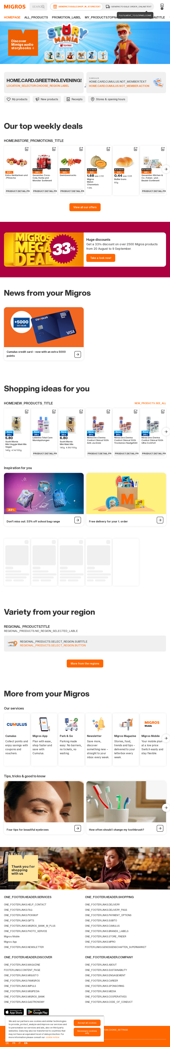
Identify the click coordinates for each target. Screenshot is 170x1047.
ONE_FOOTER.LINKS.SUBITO (101, 920)
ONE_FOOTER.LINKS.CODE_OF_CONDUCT (109, 1002)
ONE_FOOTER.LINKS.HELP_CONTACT (25, 904)
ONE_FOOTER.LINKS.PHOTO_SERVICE (25, 931)
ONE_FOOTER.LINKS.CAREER (101, 980)
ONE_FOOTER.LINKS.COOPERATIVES (106, 996)
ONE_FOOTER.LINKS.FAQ (18, 910)
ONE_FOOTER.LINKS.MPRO (100, 941)
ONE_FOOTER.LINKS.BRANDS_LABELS (106, 931)
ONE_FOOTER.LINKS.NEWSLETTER (24, 947)
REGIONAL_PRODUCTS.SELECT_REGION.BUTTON (53, 645)
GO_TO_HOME (15, 6)
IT (20, 1043)
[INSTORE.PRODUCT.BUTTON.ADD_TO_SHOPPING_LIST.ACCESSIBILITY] (26, 149)
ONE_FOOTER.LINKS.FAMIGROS (22, 980)
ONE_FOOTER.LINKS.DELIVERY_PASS (106, 910)
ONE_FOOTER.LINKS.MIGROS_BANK (24, 996)
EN (25, 1043)
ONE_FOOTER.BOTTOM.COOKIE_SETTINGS (106, 1029)
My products (19, 99)
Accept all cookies (87, 1022)
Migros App (10, 941)
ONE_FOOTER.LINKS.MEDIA (100, 991)
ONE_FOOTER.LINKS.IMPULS (20, 986)
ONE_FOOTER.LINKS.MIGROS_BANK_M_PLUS (29, 926)
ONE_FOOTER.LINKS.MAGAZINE (22, 964)
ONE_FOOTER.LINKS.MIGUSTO (21, 975)
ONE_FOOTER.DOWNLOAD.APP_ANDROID (38, 1012)
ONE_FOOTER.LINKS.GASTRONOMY (24, 1002)
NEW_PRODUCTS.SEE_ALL (150, 403)
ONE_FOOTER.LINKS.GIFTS (19, 920)
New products (49, 99)
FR (13, 1043)
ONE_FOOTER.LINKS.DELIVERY (102, 904)
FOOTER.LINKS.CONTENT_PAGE (22, 970)
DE (7, 1043)
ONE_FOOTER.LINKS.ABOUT (101, 964)
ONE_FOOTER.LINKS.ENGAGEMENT (105, 975)
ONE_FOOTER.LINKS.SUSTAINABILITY (106, 970)
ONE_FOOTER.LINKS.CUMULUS (102, 926)
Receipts (77, 99)
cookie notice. (53, 1037)
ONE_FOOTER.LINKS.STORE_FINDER (105, 936)
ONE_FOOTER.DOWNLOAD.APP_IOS (14, 1012)
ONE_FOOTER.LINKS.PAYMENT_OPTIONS (108, 915)
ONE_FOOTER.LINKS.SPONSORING (104, 986)
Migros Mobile (12, 936)
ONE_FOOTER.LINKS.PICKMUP (21, 915)
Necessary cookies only (87, 1032)
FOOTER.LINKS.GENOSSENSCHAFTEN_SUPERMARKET (116, 947)
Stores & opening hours (110, 99)
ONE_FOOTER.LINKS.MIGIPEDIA (22, 991)
